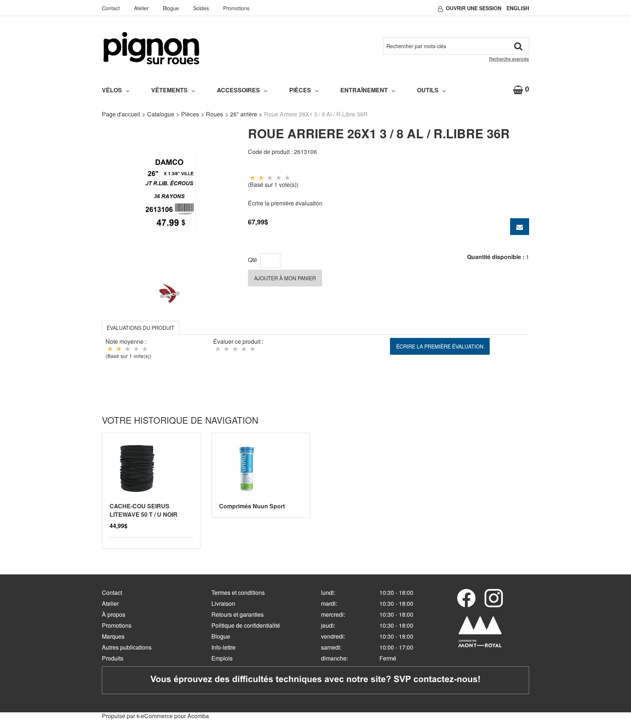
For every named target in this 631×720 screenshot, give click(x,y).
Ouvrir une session (473, 8)
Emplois (222, 658)
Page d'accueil (121, 114)
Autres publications (127, 647)
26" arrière (243, 114)
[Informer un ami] (519, 226)
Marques (113, 636)
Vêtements (169, 90)
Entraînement (364, 90)
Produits (112, 658)
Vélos (112, 90)
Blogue (171, 8)
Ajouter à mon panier (285, 278)
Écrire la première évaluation (285, 203)
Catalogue (160, 114)
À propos (113, 614)
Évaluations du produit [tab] (141, 327)
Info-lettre (223, 647)
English (517, 8)
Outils (428, 90)
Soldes (201, 8)
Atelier (141, 8)
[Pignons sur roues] (151, 48)
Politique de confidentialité (245, 625)
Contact (111, 8)
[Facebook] (466, 598)
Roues (214, 114)
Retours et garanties (237, 614)
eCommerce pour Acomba (175, 716)
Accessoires (238, 90)
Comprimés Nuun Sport (252, 506)
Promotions (236, 8)
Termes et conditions (238, 592)
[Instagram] (494, 598)
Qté (252, 259)
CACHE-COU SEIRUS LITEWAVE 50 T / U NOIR (143, 510)
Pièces (300, 90)
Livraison (223, 603)
